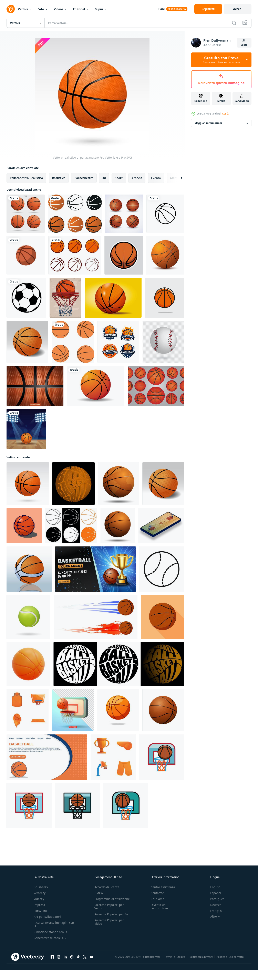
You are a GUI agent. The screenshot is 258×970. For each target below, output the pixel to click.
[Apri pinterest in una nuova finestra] (71, 957)
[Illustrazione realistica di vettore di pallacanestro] (29, 569)
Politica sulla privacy (201, 957)
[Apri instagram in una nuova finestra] (58, 957)
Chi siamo (157, 899)
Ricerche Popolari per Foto (112, 914)
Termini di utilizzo (174, 957)
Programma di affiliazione (112, 899)
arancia (137, 178)
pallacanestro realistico (26, 178)
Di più (99, 9)
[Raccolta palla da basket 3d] (26, 214)
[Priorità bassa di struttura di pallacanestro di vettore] (35, 386)
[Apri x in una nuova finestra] (84, 957)
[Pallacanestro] (165, 255)
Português (217, 899)
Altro (213, 916)
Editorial (79, 9)
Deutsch (215, 905)
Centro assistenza (163, 887)
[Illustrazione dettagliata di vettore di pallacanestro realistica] (113, 298)
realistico (58, 178)
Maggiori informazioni (208, 123)
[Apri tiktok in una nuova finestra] (78, 957)
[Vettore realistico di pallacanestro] (28, 483)
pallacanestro (83, 178)
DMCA (98, 893)
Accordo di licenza (106, 887)
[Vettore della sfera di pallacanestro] (124, 214)
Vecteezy (39, 893)
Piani (161, 9)
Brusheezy (41, 887)
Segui (244, 45)
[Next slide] (178, 178)
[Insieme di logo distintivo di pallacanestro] (118, 342)
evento (156, 178)
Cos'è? (225, 113)
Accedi (237, 9)
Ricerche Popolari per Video (109, 922)
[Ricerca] (234, 22)
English (215, 887)
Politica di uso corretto (230, 957)
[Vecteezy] (11, 9)
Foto (41, 9)
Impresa (39, 905)
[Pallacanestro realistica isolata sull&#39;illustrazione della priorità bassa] (27, 342)
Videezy (39, 899)
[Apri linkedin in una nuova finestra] (65, 957)
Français (216, 911)
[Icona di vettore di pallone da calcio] (26, 298)
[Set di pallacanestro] (156, 386)
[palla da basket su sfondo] (95, 386)
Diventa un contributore (159, 906)
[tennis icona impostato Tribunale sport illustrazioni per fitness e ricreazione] (161, 569)
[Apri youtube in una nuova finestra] (91, 957)
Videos (58, 9)
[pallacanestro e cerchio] (161, 757)
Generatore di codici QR (50, 938)
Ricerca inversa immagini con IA (54, 924)
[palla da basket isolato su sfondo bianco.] (118, 710)
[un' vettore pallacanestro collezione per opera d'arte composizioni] (73, 342)
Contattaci (158, 893)
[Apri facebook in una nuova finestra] (52, 957)
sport (119, 178)
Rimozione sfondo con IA (51, 932)
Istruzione (41, 911)
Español (215, 893)
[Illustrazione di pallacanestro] (26, 429)
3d (104, 178)
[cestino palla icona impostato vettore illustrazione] (75, 214)
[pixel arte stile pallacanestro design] (24, 525)
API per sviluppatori (47, 917)
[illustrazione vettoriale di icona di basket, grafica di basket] (123, 255)
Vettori (23, 9)
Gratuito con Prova (221, 60)
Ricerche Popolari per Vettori (109, 906)
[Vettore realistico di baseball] (163, 342)
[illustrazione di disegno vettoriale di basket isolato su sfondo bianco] (74, 255)
